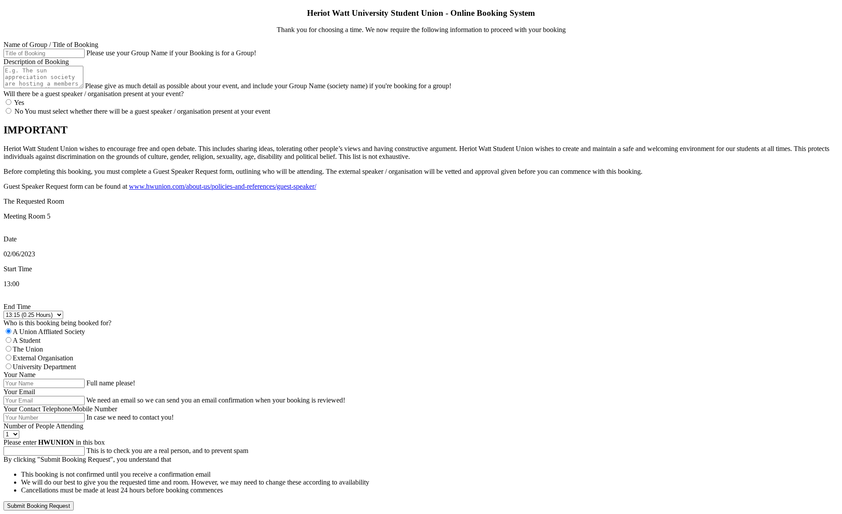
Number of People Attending (43, 426)
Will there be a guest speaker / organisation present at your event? (94, 93)
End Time (17, 306)
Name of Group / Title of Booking (51, 44)
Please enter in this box (54, 442)
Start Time (18, 269)
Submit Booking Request (38, 506)
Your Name (20, 374)
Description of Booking (36, 61)
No (19, 111)
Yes (18, 102)
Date (10, 239)
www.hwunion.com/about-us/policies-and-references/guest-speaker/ (222, 186)
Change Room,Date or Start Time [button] (50, 298)
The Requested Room (34, 201)
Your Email (19, 391)
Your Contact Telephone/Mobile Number (60, 409)
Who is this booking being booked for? (57, 323)
